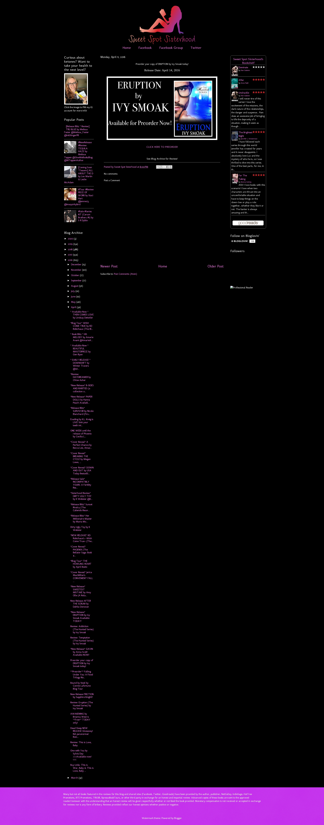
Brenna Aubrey (246, 182)
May (73, 301)
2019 (70, 244)
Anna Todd (244, 83)
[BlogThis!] (161, 167)
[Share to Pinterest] (170, 167)
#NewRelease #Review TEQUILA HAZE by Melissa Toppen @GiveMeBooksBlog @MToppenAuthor (78, 151)
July (73, 291)
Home (127, 48)
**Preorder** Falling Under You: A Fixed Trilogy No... (81, 674)
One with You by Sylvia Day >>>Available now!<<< (80, 755)
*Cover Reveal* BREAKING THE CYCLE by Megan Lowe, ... (80, 458)
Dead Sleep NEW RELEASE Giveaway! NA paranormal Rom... (81, 733)
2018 (70, 249)
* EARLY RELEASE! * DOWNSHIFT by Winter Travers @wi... (80, 364)
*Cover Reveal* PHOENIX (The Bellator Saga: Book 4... (81, 551)
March (75, 777)
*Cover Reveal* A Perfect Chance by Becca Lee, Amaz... (81, 444)
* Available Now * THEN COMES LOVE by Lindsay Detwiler (82, 314)
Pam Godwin (245, 70)
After (241, 80)
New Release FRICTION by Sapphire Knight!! (82, 696)
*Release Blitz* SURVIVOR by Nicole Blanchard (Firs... (81, 410)
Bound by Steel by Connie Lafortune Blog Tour (80, 685)
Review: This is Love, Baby (80, 744)
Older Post (216, 266)
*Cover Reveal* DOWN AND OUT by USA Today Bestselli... (82, 470)
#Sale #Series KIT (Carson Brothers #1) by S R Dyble (85, 216)
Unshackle (244, 92)
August (75, 285)
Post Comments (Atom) (125, 273)
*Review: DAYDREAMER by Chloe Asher (80, 377)
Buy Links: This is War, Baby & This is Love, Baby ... (82, 767)
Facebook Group (171, 48)
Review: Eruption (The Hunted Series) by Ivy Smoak (81, 705)
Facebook (145, 48)
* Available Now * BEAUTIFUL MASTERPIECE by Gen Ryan (80, 350)
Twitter (196, 48)
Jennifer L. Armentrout (249, 139)
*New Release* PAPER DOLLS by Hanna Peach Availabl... (81, 399)
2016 (70, 260)
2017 (70, 254)
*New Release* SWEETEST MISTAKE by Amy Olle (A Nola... (80, 591)
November (76, 269)
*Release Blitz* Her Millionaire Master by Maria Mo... (81, 518)
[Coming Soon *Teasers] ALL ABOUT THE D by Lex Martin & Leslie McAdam (78, 175)
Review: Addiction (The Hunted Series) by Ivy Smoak (82, 629)
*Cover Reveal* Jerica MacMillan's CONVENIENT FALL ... (81, 577)
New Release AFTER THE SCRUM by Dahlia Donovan (80, 603)
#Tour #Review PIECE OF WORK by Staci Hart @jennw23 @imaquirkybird (79, 197)
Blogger (178, 818)
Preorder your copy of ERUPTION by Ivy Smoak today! (81, 663)
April (74, 307)
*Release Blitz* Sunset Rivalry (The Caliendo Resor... (81, 507)
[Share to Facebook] (167, 167)
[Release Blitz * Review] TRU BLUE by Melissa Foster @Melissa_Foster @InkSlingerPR (76, 131)
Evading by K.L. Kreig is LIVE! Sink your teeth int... (81, 422)
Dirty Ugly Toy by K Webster (80, 528)
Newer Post (109, 266)
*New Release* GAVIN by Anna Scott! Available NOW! (81, 651)
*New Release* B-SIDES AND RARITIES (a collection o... (82, 388)
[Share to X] (164, 167)
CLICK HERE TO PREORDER (162, 146)
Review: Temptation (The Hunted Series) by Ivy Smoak (82, 640)
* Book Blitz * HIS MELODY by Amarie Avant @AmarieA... (81, 337)
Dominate (243, 67)
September (76, 280)
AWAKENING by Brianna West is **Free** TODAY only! (80, 718)
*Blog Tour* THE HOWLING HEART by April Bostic (80, 563)
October (75, 275)
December (76, 264)
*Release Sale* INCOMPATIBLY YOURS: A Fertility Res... (80, 483)
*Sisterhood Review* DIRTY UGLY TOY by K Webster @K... (81, 496)
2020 (71, 238)
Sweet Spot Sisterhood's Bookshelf (248, 61)
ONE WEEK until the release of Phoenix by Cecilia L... (81, 433)
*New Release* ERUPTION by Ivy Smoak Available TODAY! (80, 617)
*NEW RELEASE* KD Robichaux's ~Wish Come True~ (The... (81, 538)
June (73, 296)
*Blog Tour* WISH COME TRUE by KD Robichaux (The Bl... (81, 325)
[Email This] (157, 167)
